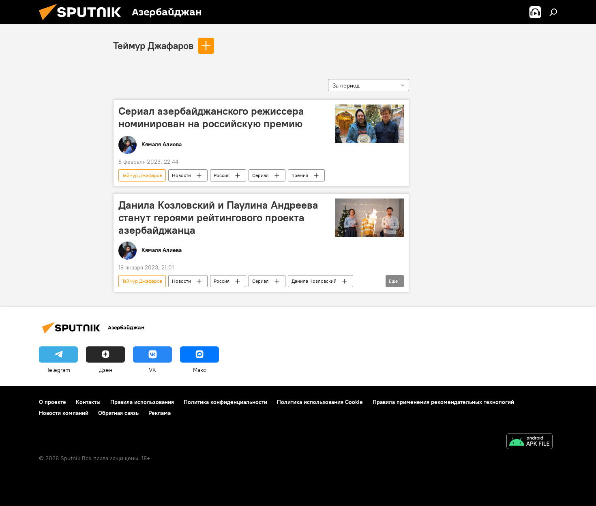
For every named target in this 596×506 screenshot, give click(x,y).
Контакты (88, 402)
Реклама (159, 412)
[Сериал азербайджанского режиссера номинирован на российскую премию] (369, 124)
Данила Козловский (314, 281)
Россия (221, 175)
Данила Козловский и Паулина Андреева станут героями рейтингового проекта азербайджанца (218, 218)
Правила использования (142, 402)
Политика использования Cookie (320, 402)
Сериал (260, 175)
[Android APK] (529, 442)
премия (300, 175)
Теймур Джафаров (153, 45)
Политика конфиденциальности (225, 402)
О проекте (52, 402)
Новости (181, 175)
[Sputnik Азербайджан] (83, 22)
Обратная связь (118, 412)
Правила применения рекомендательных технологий (443, 402)
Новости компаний (63, 412)
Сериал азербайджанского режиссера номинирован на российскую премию (211, 117)
